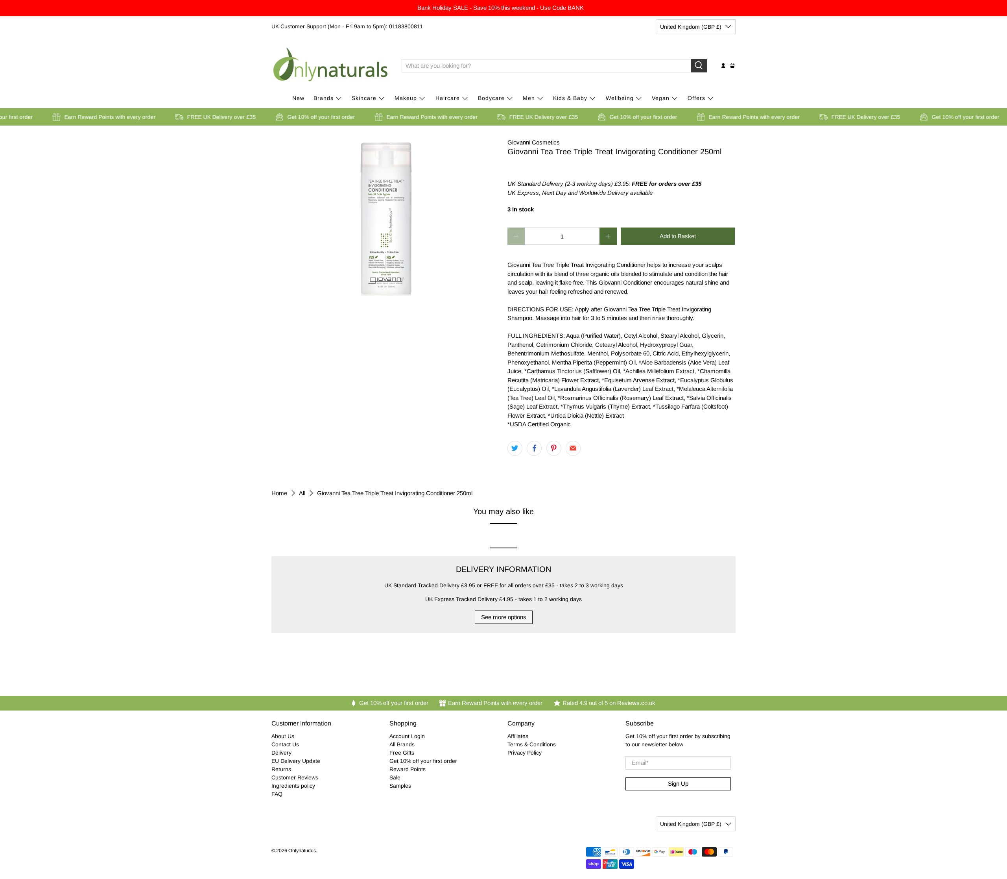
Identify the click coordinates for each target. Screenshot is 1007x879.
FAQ (276, 794)
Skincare (364, 98)
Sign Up (678, 783)
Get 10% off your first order (423, 761)
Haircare (447, 98)
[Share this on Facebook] (534, 448)
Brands (324, 98)
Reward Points (407, 769)
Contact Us (285, 744)
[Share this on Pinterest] (553, 448)
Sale (394, 777)
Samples (400, 786)
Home (279, 493)
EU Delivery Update (295, 761)
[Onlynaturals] (331, 65)
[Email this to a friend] (573, 448)
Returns (281, 769)
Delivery (281, 752)
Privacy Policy (524, 752)
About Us (282, 736)
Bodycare (491, 98)
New (298, 98)
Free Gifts (401, 752)
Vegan (660, 98)
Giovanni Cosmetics (533, 142)
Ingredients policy (293, 786)
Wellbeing (620, 98)
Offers (696, 98)
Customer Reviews (294, 777)
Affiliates (517, 736)
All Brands (402, 744)
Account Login (407, 736)
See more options (503, 617)
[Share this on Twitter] (514, 448)
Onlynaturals (302, 850)
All (302, 493)
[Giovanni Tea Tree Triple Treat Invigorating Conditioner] (385, 217)
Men (529, 98)
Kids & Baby (570, 98)
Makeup (406, 98)
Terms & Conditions (531, 744)
